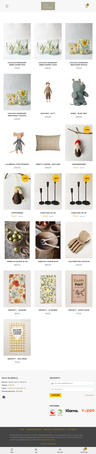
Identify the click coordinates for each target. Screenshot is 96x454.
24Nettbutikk (52, 444)
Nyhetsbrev (71, 429)
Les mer (30, 440)
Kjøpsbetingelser (34, 429)
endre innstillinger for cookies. (45, 440)
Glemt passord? (89, 395)
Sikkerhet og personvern (54, 429)
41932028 (11, 385)
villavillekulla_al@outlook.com (16, 388)
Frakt (22, 429)
